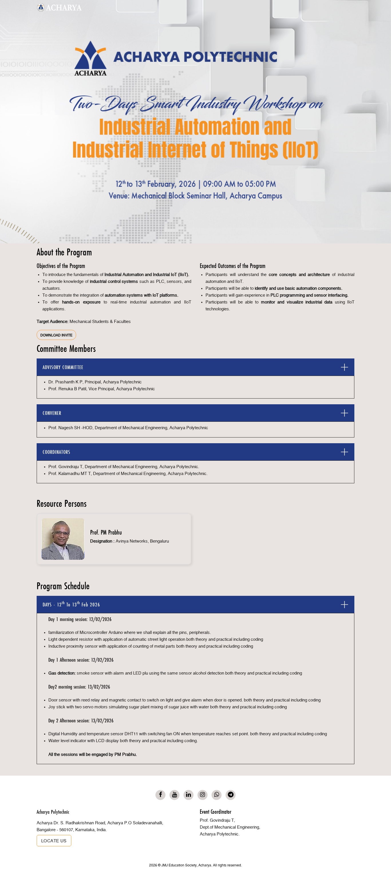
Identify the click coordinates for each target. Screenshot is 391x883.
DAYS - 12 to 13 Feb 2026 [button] (71, 604)
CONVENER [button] (52, 413)
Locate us (54, 841)
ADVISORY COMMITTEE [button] (63, 367)
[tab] (195, 367)
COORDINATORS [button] (56, 452)
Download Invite (56, 335)
